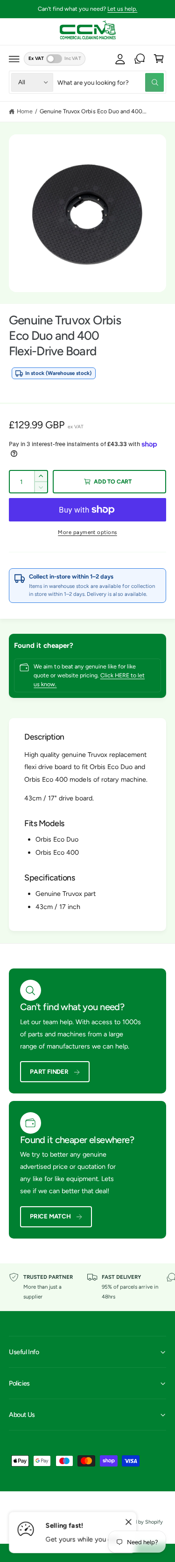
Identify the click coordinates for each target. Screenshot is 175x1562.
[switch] (54, 58)
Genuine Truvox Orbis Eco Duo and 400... (93, 111)
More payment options (87, 532)
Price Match (50, 1216)
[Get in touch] (139, 59)
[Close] (128, 1522)
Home (25, 111)
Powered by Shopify (140, 1522)
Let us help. (122, 8)
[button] (14, 59)
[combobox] (110, 82)
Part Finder (49, 1071)
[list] (87, 1287)
